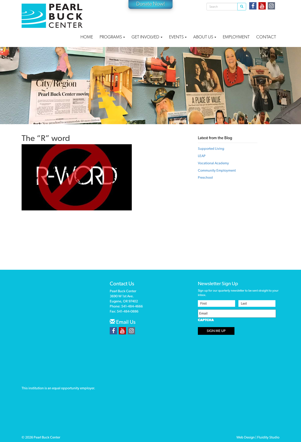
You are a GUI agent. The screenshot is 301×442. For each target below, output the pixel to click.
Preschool (205, 177)
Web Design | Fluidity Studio (257, 437)
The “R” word (46, 138)
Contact (266, 36)
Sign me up (216, 331)
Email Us (125, 322)
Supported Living (211, 148)
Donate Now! (150, 3)
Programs (111, 36)
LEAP (202, 156)
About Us (203, 36)
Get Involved (146, 36)
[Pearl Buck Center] (52, 15)
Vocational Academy (213, 163)
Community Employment (217, 170)
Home (86, 36)
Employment (236, 36)
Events (176, 36)
